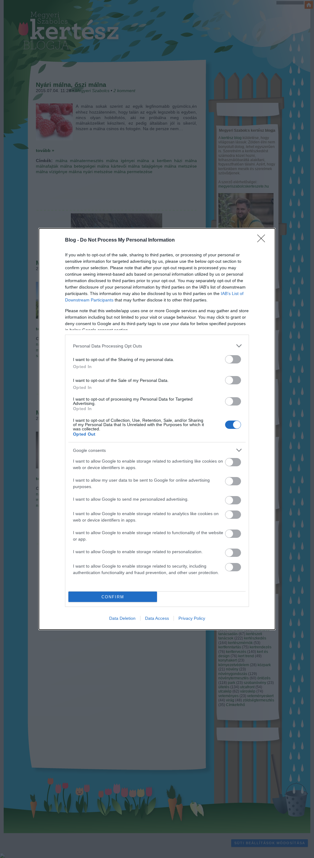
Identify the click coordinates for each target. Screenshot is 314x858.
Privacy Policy (191, 618)
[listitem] (157, 346)
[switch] (233, 359)
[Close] (263, 240)
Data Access (157, 618)
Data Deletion (122, 618)
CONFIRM (112, 597)
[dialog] (157, 429)
